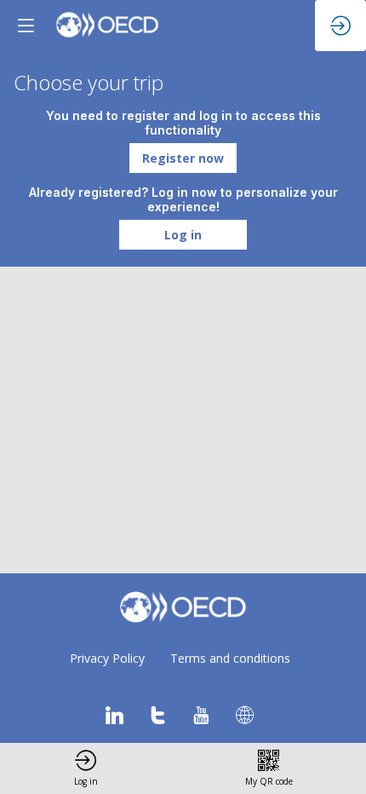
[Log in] (340, 25)
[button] (183, 158)
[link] (86, 768)
